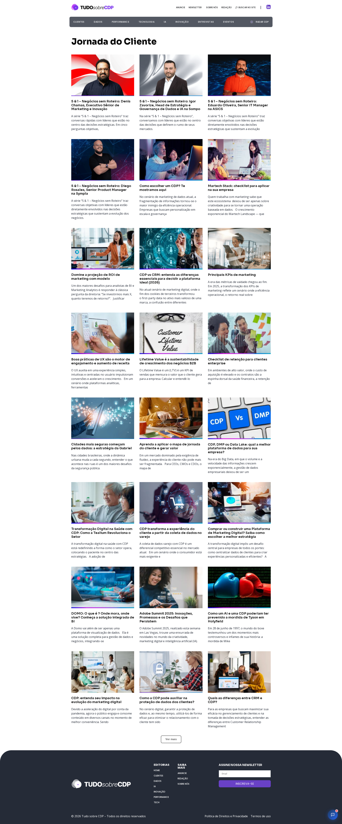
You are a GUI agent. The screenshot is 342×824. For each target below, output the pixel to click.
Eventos (228, 21)
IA (165, 21)
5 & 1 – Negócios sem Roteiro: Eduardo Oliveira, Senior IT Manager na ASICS (238, 105)
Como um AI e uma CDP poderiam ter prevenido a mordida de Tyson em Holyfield (238, 617)
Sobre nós (183, 783)
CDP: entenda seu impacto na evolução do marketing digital (96, 700)
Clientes (79, 21)
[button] (258, 21)
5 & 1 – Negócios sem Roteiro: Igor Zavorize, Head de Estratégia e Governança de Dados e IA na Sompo (169, 105)
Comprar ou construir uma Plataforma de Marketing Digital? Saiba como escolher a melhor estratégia (239, 533)
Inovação (182, 21)
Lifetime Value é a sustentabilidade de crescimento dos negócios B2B (169, 361)
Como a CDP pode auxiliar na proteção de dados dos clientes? (166, 700)
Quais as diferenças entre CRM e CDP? (235, 700)
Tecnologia (147, 21)
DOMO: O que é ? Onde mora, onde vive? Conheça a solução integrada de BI (102, 617)
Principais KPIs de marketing (232, 275)
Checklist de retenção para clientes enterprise (237, 361)
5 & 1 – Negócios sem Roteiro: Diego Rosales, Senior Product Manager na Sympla (101, 190)
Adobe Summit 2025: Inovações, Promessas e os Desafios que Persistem (166, 617)
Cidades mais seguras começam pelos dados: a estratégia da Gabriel (101, 446)
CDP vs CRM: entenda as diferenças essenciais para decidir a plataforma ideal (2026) (169, 278)
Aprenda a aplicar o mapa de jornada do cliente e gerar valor (169, 446)
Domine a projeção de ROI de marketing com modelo (95, 277)
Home (157, 770)
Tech (156, 802)
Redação (183, 778)
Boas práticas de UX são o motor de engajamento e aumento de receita (101, 361)
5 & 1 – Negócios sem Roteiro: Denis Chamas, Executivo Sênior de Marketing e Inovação (100, 105)
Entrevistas (206, 21)
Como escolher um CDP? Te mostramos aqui (162, 188)
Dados (98, 21)
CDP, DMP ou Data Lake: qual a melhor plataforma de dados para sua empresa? (239, 448)
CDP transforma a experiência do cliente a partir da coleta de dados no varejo (170, 533)
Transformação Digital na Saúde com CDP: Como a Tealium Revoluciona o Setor (101, 533)
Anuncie (182, 773)
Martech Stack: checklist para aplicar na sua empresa (239, 188)
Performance (120, 21)
